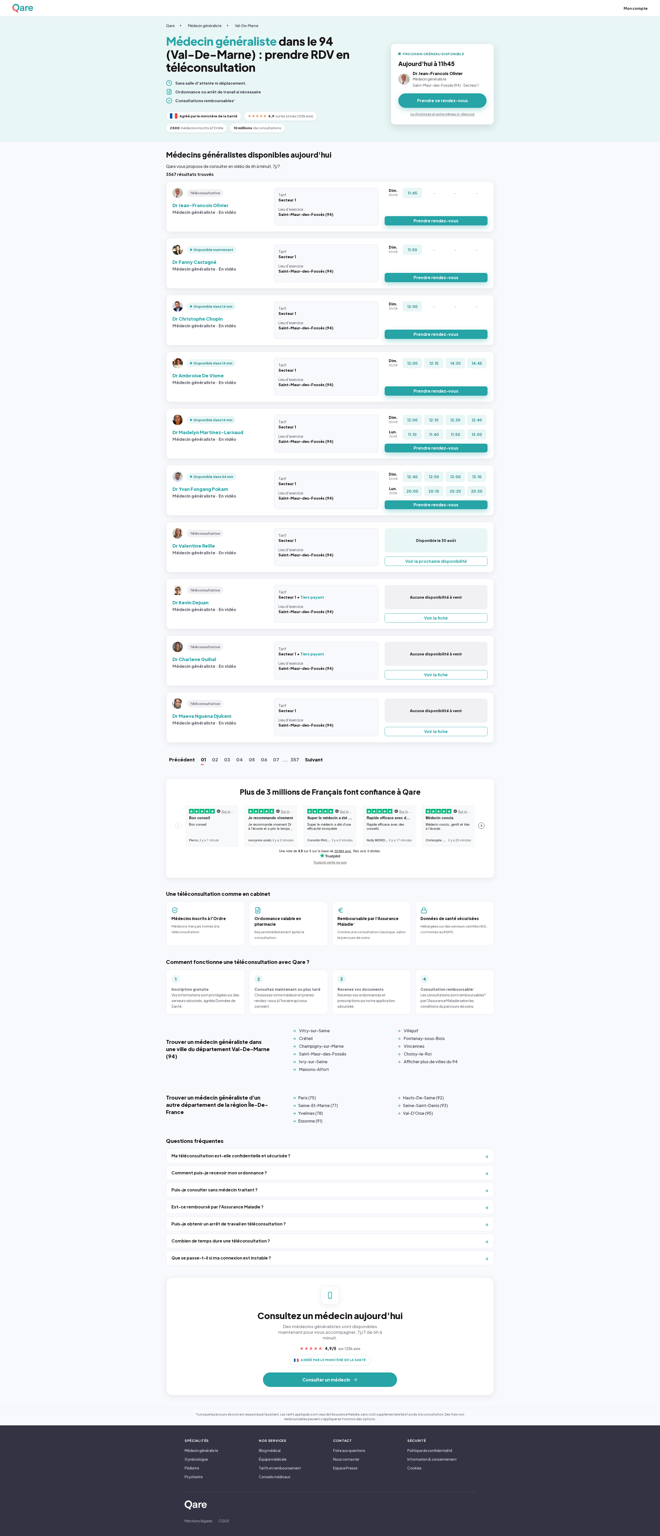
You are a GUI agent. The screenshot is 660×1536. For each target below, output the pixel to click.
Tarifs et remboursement (280, 1468)
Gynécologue (196, 1459)
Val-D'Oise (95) (418, 1113)
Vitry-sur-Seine (314, 1030)
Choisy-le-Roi (418, 1053)
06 (264, 759)
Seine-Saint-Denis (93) (425, 1105)
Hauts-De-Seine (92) (423, 1097)
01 (203, 759)
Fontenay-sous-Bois (424, 1038)
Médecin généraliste (204, 25)
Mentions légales (198, 1520)
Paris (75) (307, 1097)
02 (215, 759)
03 (227, 759)
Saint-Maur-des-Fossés (322, 1053)
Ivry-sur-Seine (313, 1061)
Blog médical (269, 1450)
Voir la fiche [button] (436, 618)
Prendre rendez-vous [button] (436, 220)
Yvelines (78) (310, 1113)
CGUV (224, 1520)
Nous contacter (346, 1459)
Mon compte (636, 8)
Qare (170, 25)
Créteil (306, 1038)
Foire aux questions (349, 1450)
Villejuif (411, 1030)
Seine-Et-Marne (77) (318, 1105)
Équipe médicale (272, 1459)
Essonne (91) (310, 1121)
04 (239, 759)
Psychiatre (194, 1476)
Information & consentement (432, 1459)
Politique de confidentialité (429, 1450)
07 (276, 759)
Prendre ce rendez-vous (442, 100)
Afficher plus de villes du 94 (431, 1061)
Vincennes (414, 1046)
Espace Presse (345, 1468)
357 (295, 759)
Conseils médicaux (274, 1476)
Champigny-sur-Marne (321, 1046)
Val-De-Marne (246, 25)
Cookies (414, 1468)
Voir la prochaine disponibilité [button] (436, 561)
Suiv (314, 759)
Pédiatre (192, 1468)
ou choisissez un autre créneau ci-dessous (442, 114)
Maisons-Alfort (314, 1069)
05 (252, 759)
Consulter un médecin (326, 1380)
